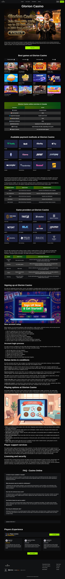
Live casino (24, 59)
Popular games (10, 59)
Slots (53, 59)
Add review (54, 534)
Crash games (38, 59)
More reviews (32, 553)
